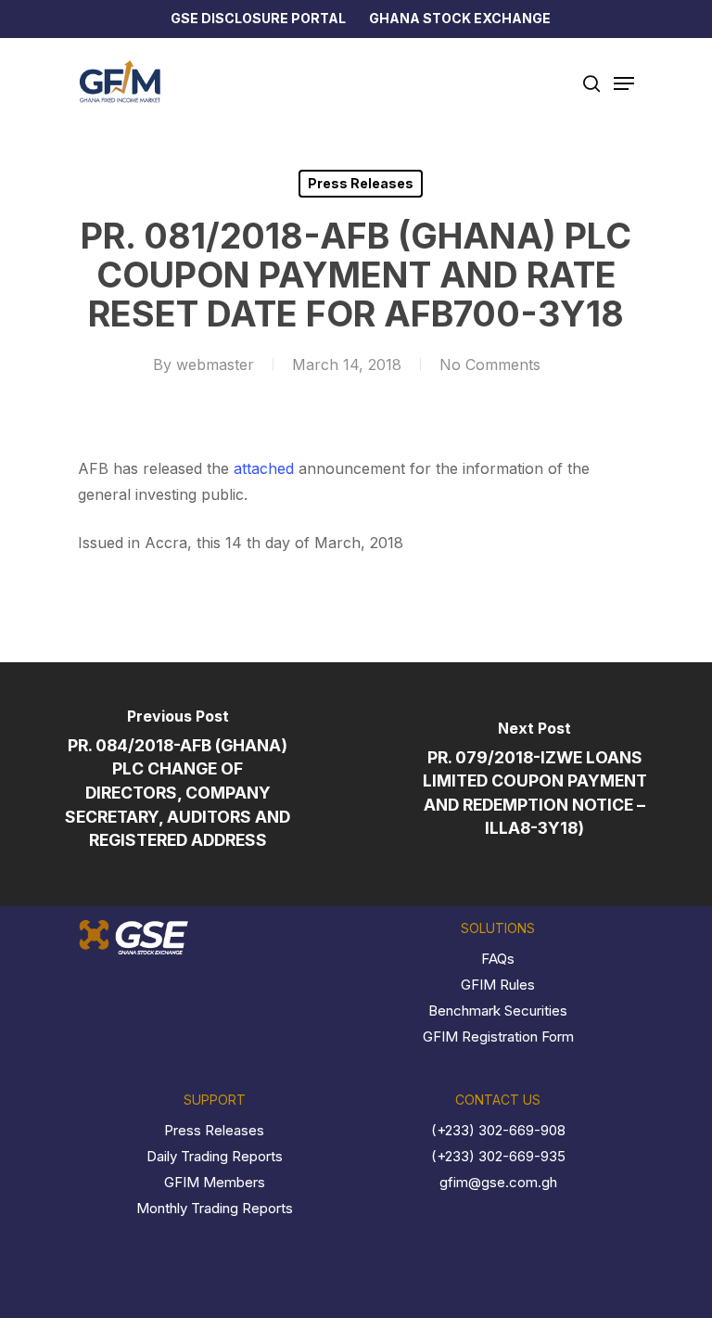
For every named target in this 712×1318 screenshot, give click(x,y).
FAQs (498, 958)
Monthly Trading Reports (214, 1208)
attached (264, 468)
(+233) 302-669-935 (498, 1156)
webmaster (215, 364)
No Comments (489, 364)
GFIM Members (214, 1182)
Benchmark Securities (497, 1010)
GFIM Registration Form (498, 1036)
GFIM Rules (498, 984)
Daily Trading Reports (214, 1156)
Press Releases (360, 183)
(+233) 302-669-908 (498, 1130)
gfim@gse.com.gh (498, 1182)
